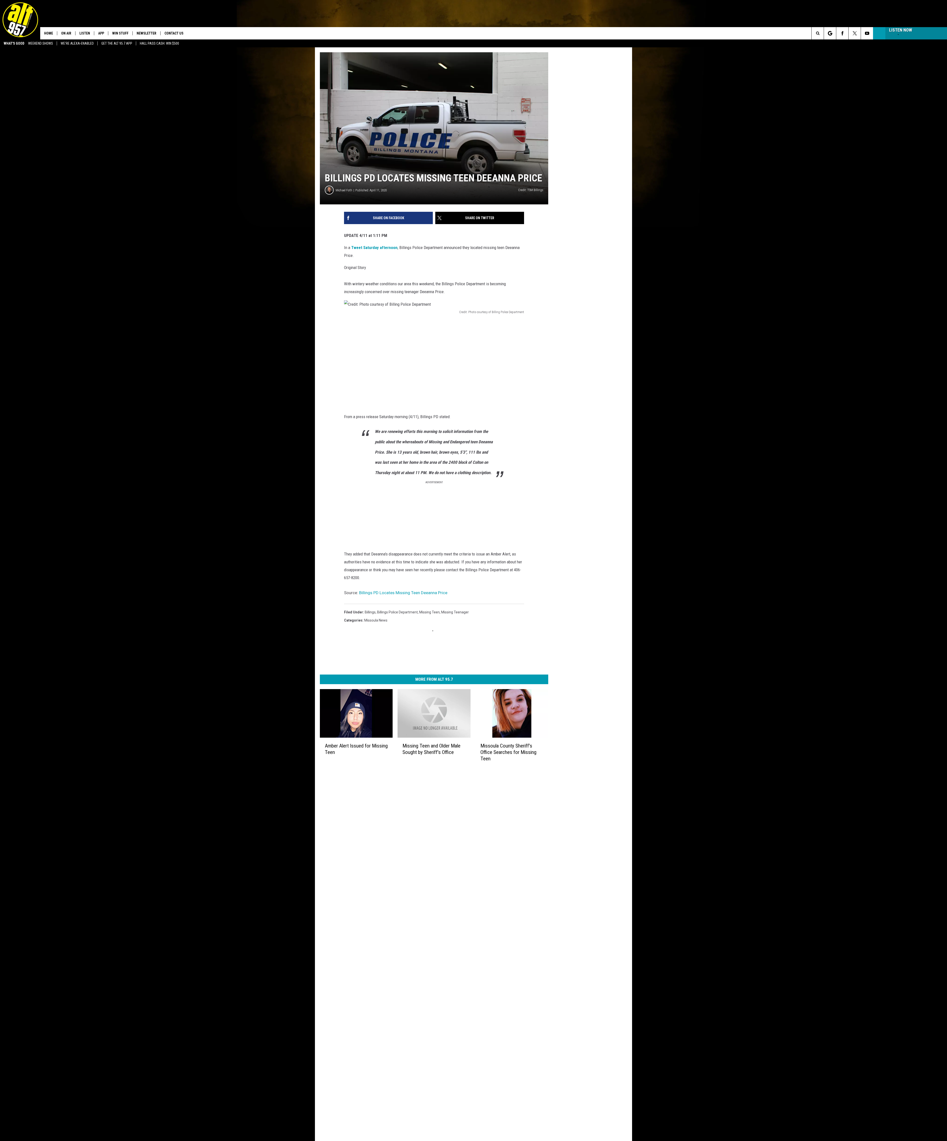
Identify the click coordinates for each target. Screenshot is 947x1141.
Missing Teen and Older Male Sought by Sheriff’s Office (431, 749)
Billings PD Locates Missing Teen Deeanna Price (403, 592)
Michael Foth (344, 190)
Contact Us (173, 33)
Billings (370, 612)
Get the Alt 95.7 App (116, 43)
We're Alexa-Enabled (77, 43)
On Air (66, 33)
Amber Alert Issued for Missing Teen (356, 749)
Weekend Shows (40, 43)
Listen (84, 33)
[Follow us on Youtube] (867, 33)
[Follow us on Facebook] (842, 33)
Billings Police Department (397, 612)
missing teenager (455, 612)
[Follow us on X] (855, 33)
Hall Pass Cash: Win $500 (159, 43)
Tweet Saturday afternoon (374, 247)
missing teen (429, 612)
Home (48, 33)
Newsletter (146, 33)
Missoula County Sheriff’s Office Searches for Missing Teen (508, 752)
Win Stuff (120, 33)
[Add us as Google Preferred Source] (830, 33)
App (101, 33)
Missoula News (375, 620)
